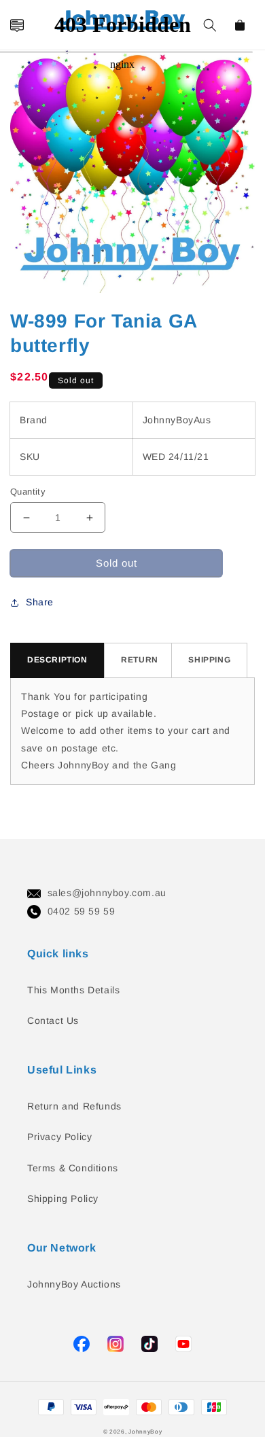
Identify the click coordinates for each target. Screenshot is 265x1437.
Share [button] (40, 602)
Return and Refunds (74, 1106)
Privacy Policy (59, 1136)
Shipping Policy (63, 1198)
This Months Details (73, 989)
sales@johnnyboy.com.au (107, 892)
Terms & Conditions (72, 1168)
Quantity (28, 491)
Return (139, 659)
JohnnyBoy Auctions (74, 1284)
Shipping (209, 659)
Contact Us (53, 1020)
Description (57, 659)
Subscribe (16, 677)
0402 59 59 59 (82, 911)
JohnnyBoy (145, 1431)
